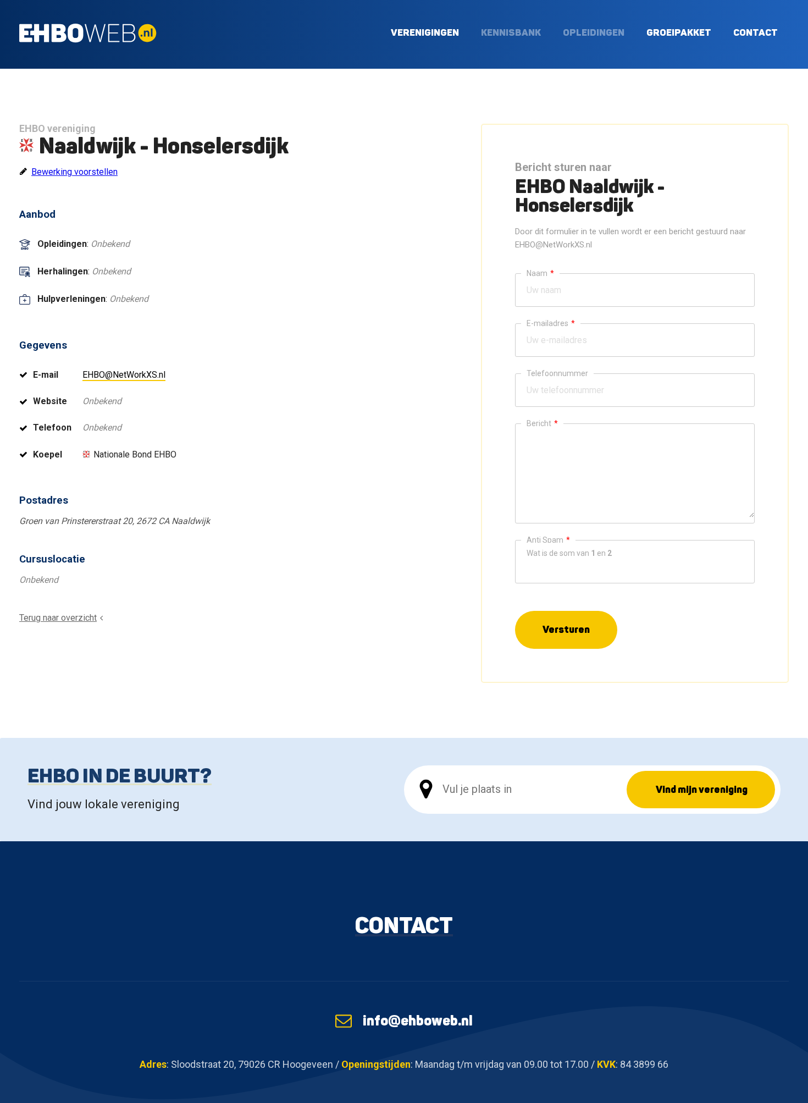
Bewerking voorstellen (74, 172)
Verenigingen (425, 32)
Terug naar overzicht (58, 618)
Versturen (566, 629)
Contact (755, 32)
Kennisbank (511, 32)
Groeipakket (678, 32)
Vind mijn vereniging (702, 789)
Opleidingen (593, 32)
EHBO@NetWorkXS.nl (123, 374)
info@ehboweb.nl (418, 1020)
